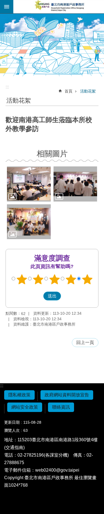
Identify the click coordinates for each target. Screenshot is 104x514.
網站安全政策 (24, 407)
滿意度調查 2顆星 (38, 279)
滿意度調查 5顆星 (87, 279)
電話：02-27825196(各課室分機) (36, 455)
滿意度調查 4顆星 (70, 279)
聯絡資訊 (61, 407)
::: (1, 385)
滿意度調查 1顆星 (21, 279)
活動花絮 (88, 91)
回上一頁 (85, 342)
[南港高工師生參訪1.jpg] (29, 184)
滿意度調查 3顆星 (54, 279)
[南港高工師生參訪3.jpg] (29, 221)
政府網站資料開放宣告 (67, 394)
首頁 (68, 91)
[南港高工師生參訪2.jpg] (75, 184)
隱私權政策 (19, 394)
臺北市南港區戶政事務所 (58, 6)
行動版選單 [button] (6, 6)
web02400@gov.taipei (57, 470)
